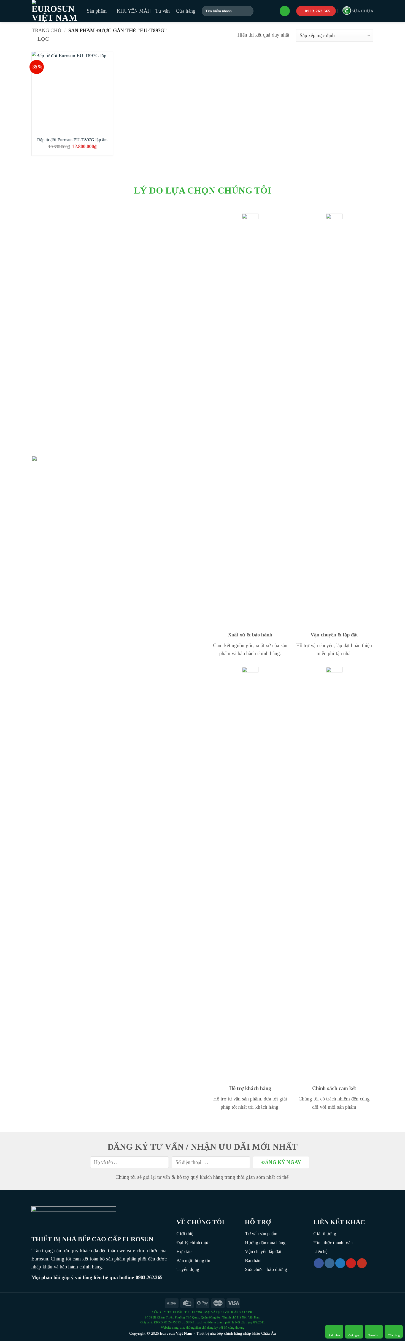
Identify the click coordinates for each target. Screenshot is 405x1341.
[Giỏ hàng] (285, 11)
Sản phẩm (97, 11)
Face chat (373, 1335)
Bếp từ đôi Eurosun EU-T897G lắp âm (72, 139)
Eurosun (167, 1333)
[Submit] (247, 11)
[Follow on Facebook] (319, 1263)
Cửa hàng (186, 11)
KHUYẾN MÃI (133, 11)
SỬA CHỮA (362, 11)
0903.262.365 (149, 1277)
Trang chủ (46, 30)
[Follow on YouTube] (362, 1263)
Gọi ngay (354, 1335)
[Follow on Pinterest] (351, 1263)
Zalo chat (334, 1335)
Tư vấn (162, 11)
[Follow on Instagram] (329, 1263)
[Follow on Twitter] (340, 1263)
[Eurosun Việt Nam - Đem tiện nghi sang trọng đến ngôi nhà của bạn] (55, 11)
